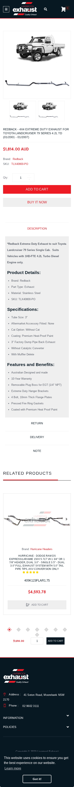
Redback (18, 159)
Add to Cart (37, 189)
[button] (7, 519)
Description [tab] (37, 228)
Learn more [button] (13, 768)
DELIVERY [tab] (37, 437)
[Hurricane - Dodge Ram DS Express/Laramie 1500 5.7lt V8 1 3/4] (37, 519)
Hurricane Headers (41, 549)
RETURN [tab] (37, 423)
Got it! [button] (37, 779)
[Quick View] (9, 507)
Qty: (5, 177)
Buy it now (37, 202)
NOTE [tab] (37, 450)
